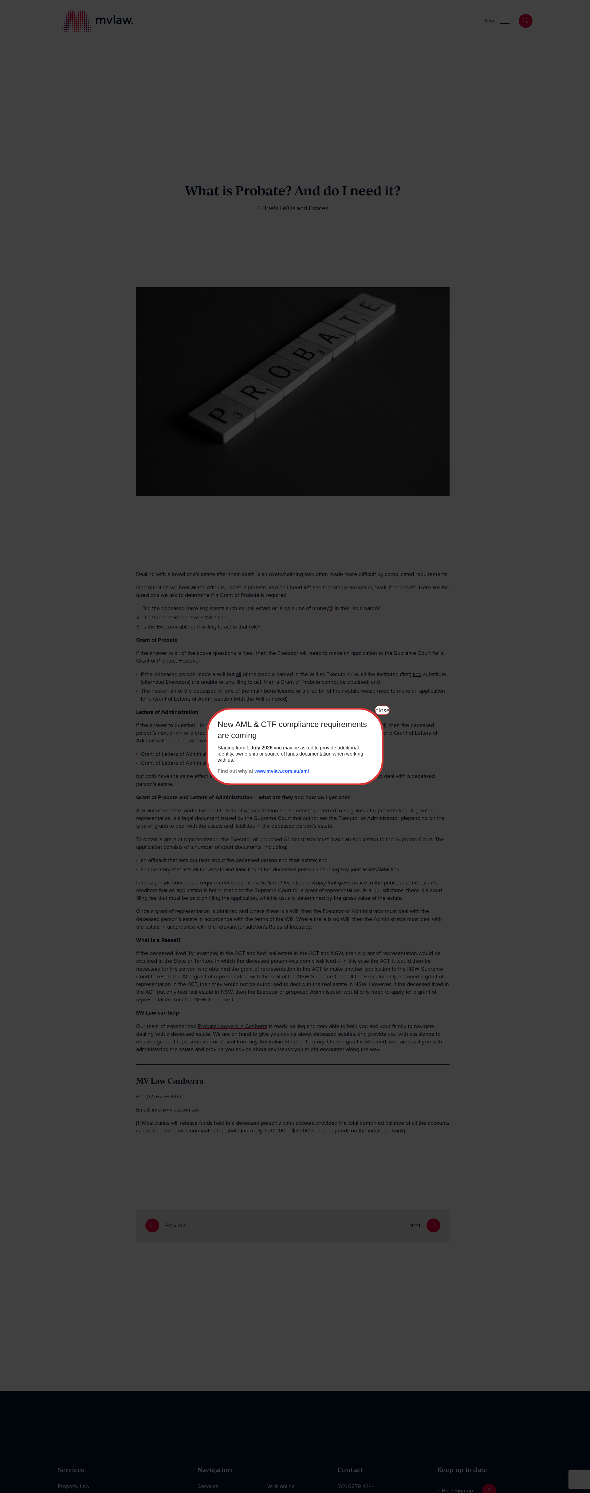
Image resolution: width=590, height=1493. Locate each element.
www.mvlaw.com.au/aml (281, 771)
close (382, 710)
